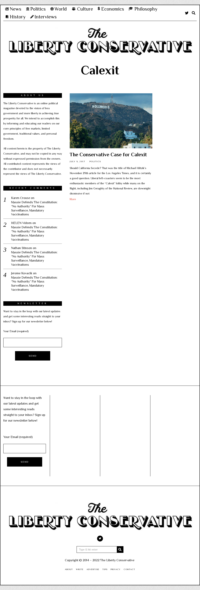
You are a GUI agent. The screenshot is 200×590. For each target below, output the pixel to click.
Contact (129, 569)
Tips (104, 569)
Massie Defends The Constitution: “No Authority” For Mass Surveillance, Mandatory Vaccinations (34, 208)
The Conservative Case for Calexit (108, 154)
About (69, 569)
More (73, 199)
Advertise (93, 569)
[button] (120, 549)
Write (79, 569)
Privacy (116, 569)
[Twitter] (186, 13)
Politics (95, 161)
